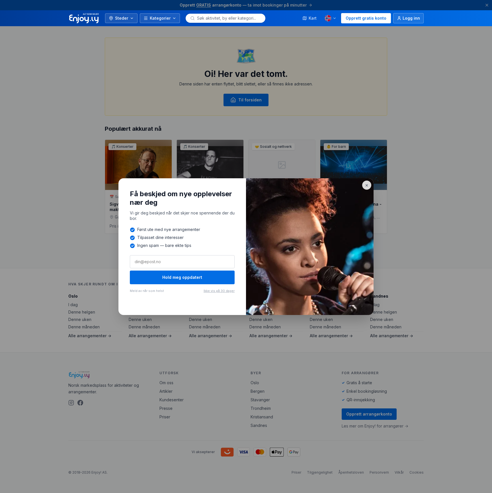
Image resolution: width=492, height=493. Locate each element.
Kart (313, 18)
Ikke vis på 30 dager (219, 291)
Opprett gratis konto (366, 18)
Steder (121, 18)
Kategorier (160, 18)
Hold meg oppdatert (182, 277)
